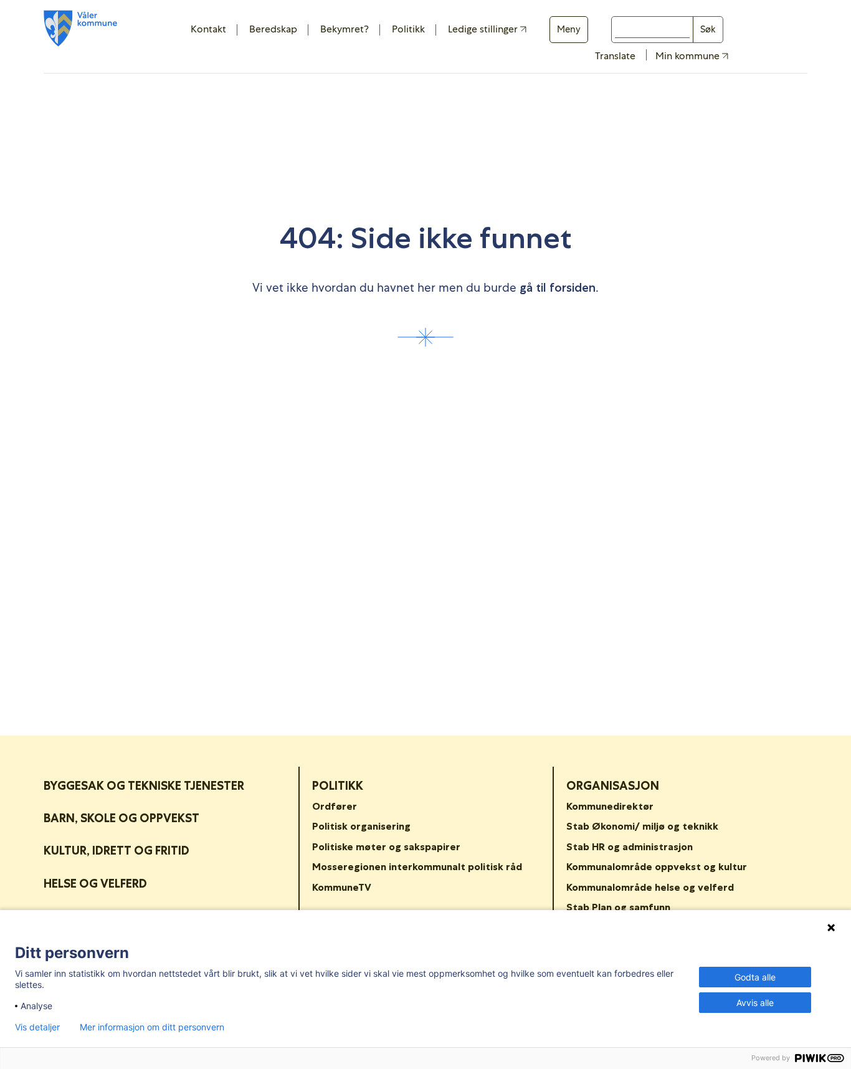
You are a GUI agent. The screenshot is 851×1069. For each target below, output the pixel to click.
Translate (615, 55)
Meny (569, 29)
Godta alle (755, 977)
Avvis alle (755, 1002)
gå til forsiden (558, 287)
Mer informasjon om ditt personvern (152, 1027)
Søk (708, 29)
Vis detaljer (37, 1027)
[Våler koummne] (80, 28)
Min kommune (688, 56)
